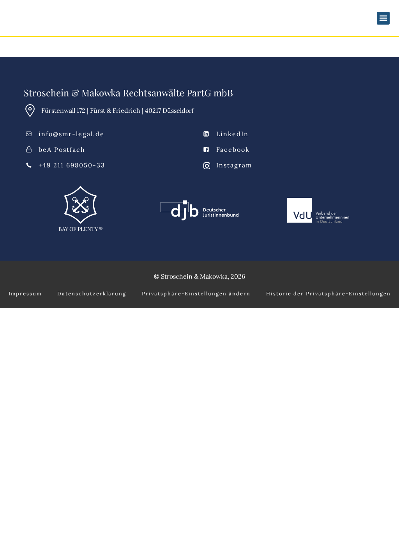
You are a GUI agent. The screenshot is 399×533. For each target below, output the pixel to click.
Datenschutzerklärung (91, 293)
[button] (383, 18)
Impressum (25, 293)
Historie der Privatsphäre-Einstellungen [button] (328, 293)
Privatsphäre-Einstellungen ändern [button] (196, 293)
